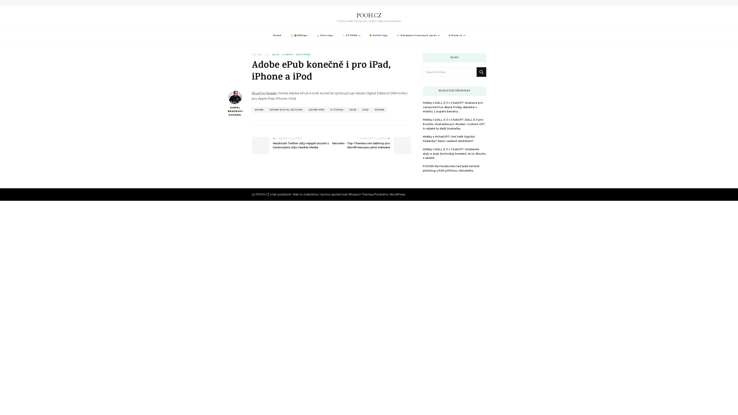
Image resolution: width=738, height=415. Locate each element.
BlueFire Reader (264, 93)
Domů (277, 35)
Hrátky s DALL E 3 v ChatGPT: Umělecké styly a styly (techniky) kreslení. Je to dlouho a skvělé (454, 154)
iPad (365, 110)
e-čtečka (337, 110)
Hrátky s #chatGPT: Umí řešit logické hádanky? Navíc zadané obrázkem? (449, 139)
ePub (353, 110)
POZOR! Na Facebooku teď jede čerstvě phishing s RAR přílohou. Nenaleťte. (451, 168)
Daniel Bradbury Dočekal (235, 111)
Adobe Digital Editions (286, 110)
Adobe (259, 110)
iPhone (379, 110)
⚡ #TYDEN (349, 35)
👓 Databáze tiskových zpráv (417, 35)
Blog (276, 54)
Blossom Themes (361, 194)
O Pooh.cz (455, 35)
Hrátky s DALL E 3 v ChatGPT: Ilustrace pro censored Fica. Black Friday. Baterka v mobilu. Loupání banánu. (453, 107)
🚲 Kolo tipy (325, 35)
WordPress (397, 194)
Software (303, 54)
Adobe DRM (316, 110)
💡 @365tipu (299, 35)
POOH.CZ (369, 15)
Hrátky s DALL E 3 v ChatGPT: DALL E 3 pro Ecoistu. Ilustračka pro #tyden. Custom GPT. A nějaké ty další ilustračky (454, 124)
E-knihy (287, 54)
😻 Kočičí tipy (378, 35)
